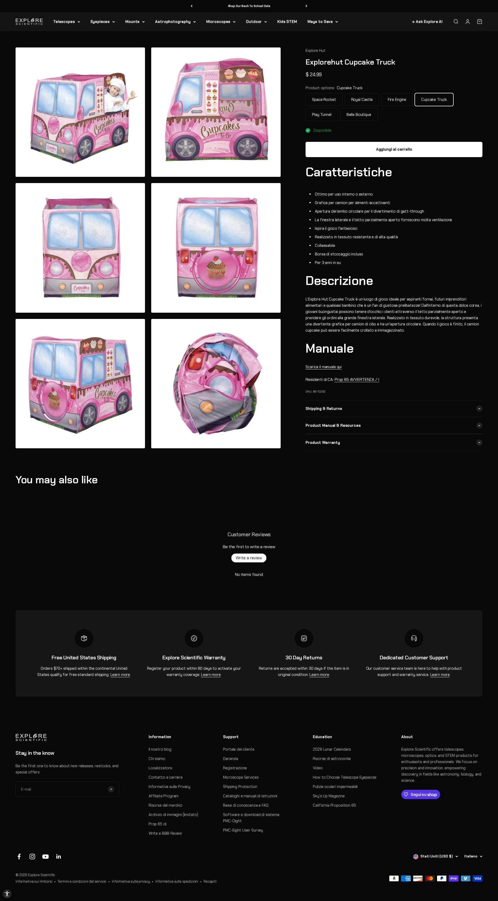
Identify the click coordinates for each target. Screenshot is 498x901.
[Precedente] (191, 6)
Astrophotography (173, 21)
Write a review (249, 558)
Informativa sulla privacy (131, 881)
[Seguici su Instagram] (32, 856)
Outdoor (254, 21)
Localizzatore (160, 768)
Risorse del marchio (165, 805)
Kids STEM (287, 21)
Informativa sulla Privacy (169, 786)
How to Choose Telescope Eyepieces (344, 777)
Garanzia (230, 758)
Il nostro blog (160, 749)
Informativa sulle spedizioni (176, 881)
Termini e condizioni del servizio (82, 881)
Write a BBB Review (165, 833)
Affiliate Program (163, 796)
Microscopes (218, 21)
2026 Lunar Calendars (332, 749)
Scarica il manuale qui (324, 366)
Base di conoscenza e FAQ (245, 805)
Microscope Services (240, 777)
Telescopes (64, 21)
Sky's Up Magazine (328, 796)
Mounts (132, 21)
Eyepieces (100, 21)
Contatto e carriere (166, 777)
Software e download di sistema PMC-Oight (251, 817)
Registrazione (235, 768)
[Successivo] (306, 6)
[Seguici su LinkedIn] (58, 856)
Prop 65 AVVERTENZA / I (357, 379)
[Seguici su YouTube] (45, 856)
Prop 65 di (158, 824)
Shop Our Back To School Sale (249, 6)
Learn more (120, 674)
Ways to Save (320, 21)
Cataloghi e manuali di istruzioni (250, 796)
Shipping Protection (240, 786)
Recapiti (210, 881)
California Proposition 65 (334, 805)
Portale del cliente (238, 749)
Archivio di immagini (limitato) (173, 814)
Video (317, 768)
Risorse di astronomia (332, 758)
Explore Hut (315, 50)
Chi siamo (157, 758)
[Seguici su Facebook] (19, 856)
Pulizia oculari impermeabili (335, 786)
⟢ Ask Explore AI (427, 21)
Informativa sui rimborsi (34, 881)
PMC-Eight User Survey (243, 830)
